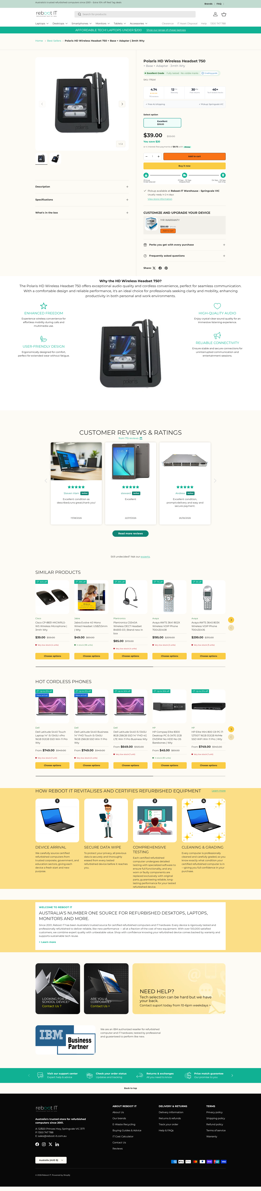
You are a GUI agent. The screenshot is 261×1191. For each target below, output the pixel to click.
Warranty (211, 1136)
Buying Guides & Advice (127, 1130)
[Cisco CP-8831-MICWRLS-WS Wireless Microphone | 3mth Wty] (52, 597)
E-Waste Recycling (124, 1124)
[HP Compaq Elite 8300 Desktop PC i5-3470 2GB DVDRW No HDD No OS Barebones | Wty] (169, 706)
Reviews (118, 1148)
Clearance (168, 23)
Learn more (219, 790)
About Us (118, 1112)
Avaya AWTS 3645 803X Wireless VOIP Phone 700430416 (206, 626)
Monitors (101, 23)
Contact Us (119, 1142)
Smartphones (80, 23)
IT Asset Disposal (187, 23)
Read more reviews (130, 533)
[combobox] (135, 14)
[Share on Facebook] (160, 268)
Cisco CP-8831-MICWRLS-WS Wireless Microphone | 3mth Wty (51, 626)
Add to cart (194, 156)
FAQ (219, 3)
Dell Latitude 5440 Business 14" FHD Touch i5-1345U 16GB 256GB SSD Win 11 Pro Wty (91, 737)
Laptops (40, 23)
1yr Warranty (170, 220)
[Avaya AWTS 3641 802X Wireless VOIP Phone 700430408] (169, 597)
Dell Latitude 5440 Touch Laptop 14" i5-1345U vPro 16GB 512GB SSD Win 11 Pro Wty (51, 737)
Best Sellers (54, 40)
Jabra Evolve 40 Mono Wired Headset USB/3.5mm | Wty (91, 626)
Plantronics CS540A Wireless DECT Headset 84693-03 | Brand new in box (128, 628)
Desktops (58, 23)
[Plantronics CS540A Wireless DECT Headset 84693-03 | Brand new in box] (130, 597)
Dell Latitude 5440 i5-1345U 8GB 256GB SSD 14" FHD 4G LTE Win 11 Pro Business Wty (130, 735)
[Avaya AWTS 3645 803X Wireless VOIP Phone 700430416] (209, 597)
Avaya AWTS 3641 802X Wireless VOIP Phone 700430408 (166, 626)
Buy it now (184, 166)
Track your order (168, 1124)
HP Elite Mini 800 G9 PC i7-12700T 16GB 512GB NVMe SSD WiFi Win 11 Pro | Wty (208, 735)
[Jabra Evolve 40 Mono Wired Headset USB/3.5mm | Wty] (91, 597)
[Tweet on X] (154, 268)
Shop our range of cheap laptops (166, 30)
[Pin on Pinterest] (166, 268)
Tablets (118, 23)
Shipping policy (215, 1118)
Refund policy (214, 1124)
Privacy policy (214, 1112)
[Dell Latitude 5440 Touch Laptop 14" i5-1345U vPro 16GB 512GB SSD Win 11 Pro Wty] (52, 706)
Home (39, 40)
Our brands (119, 1118)
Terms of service (216, 1130)
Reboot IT (46, 1175)
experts (145, 556)
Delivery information (171, 1112)
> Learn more (47, 941)
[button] (47, 481)
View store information (160, 199)
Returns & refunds (170, 1118)
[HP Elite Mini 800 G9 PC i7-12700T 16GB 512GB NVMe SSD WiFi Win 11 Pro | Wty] (209, 706)
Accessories (137, 23)
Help (204, 23)
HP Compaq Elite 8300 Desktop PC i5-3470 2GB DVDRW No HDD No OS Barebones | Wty (167, 737)
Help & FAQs (166, 1130)
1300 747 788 (218, 23)
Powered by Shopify (61, 1175)
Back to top (130, 1088)
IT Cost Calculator (123, 1136)
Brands (208, 3)
